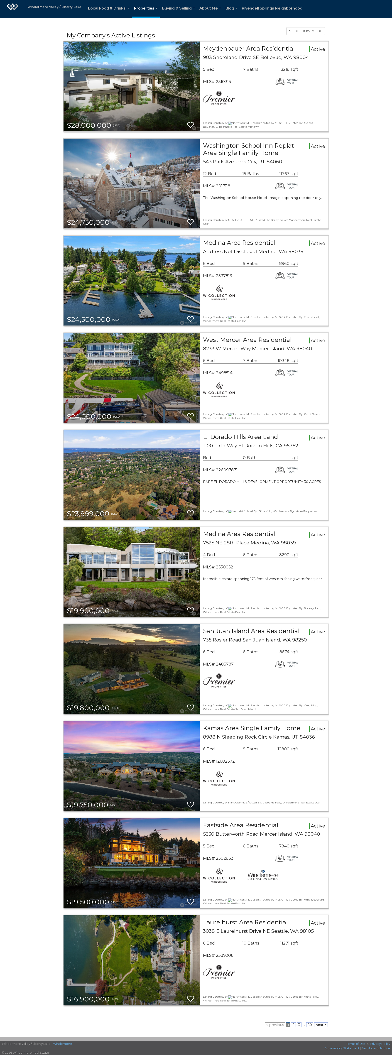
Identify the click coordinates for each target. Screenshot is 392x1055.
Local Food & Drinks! (109, 12)
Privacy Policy (380, 1043)
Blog (232, 12)
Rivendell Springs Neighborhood (272, 8)
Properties (146, 12)
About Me (211, 12)
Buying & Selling (179, 12)
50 (310, 1025)
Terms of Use (355, 1043)
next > (321, 1025)
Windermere (62, 1043)
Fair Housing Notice (375, 1048)
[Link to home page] (12, 9)
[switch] (190, 125)
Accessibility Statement (342, 1048)
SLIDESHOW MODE (305, 31)
